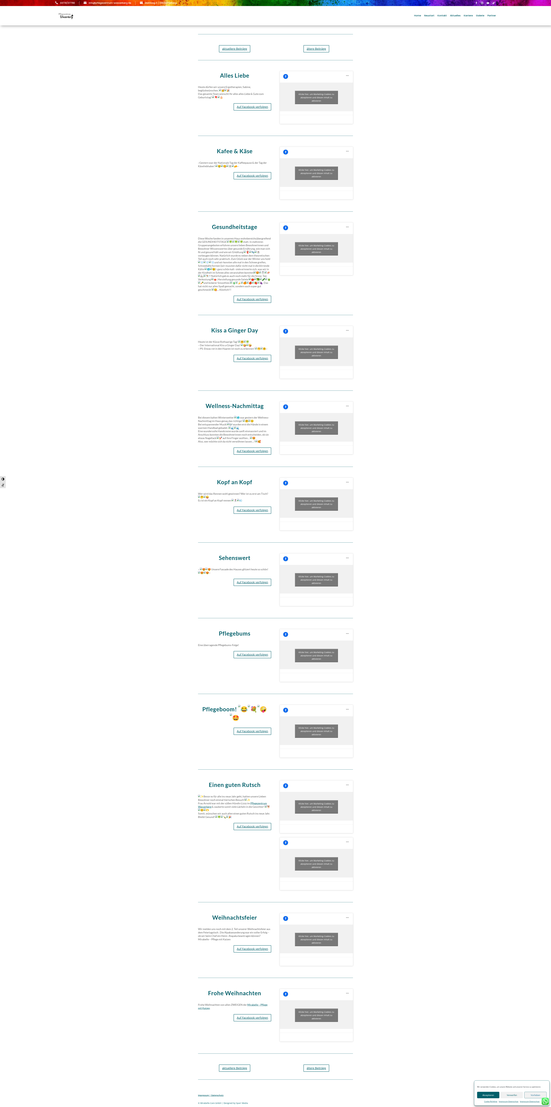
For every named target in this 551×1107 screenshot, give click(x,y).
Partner (491, 15)
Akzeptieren (488, 1095)
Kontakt (442, 15)
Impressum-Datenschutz (508, 1101)
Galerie (480, 15)
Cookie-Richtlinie (490, 1101)
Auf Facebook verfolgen (252, 107)
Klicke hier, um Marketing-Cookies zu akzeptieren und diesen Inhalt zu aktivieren (316, 97)
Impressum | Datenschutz (211, 1095)
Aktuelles (455, 15)
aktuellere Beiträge (234, 49)
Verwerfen (512, 1095)
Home (417, 15)
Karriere (468, 15)
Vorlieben (535, 1095)
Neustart (429, 15)
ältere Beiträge (316, 49)
